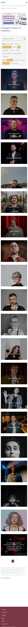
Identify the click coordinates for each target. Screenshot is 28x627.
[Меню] (26, 3)
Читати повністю (5, 578)
